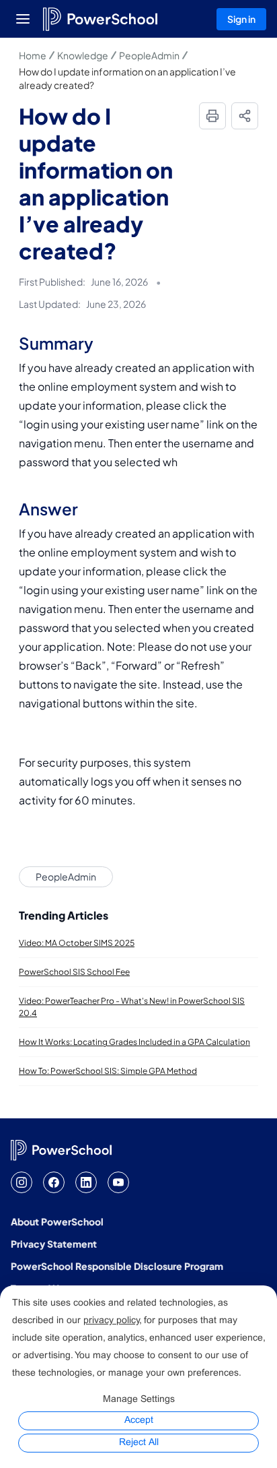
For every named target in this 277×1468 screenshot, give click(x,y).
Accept (138, 1420)
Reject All (139, 1442)
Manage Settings (139, 1399)
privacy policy (111, 1320)
